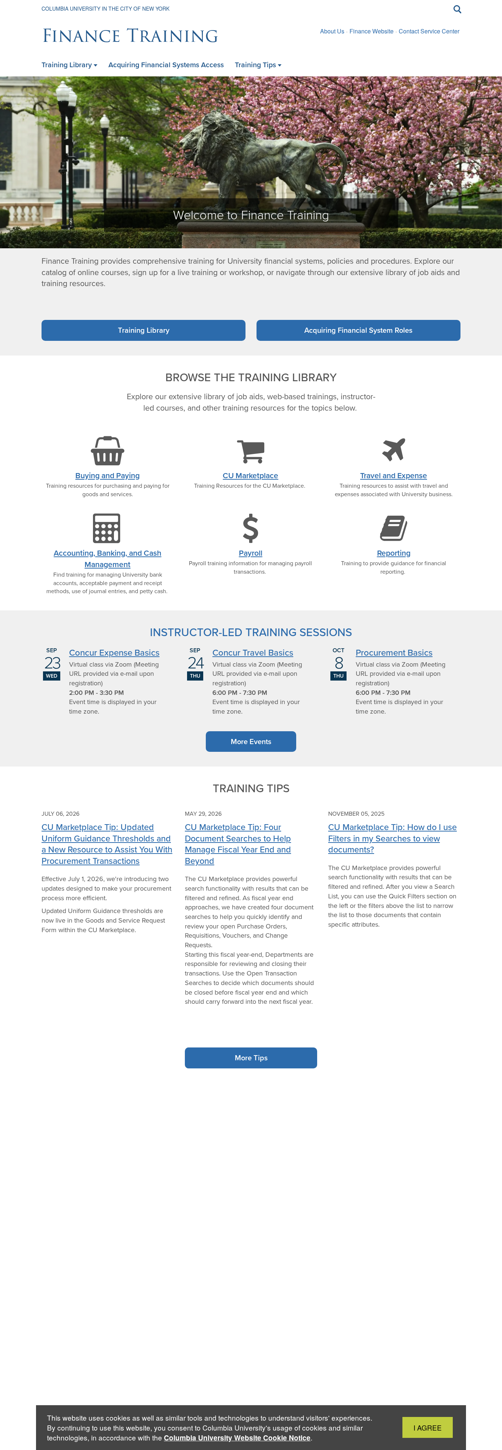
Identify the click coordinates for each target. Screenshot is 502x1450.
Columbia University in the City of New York (105, 8)
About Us (332, 31)
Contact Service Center (429, 31)
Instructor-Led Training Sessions (251, 632)
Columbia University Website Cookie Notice (237, 1438)
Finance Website (371, 31)
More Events (251, 741)
